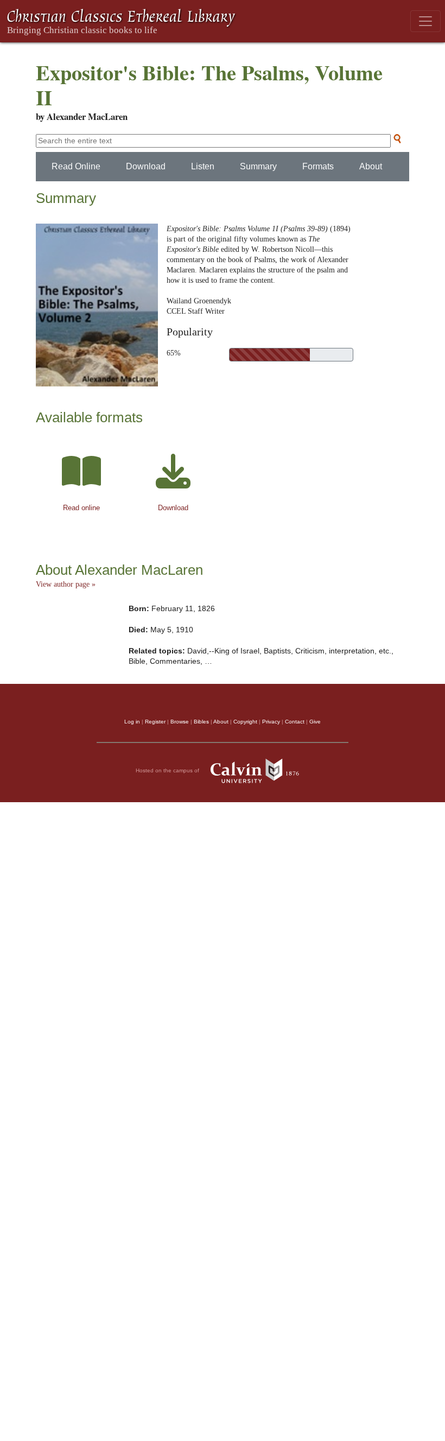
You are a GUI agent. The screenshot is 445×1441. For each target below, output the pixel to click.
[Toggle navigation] (425, 21)
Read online (81, 508)
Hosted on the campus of (168, 770)
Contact (294, 722)
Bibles (201, 722)
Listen (202, 166)
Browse (179, 722)
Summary (258, 166)
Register (155, 722)
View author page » (66, 584)
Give (315, 722)
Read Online (76, 166)
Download (146, 166)
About (370, 166)
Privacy (271, 722)
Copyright (245, 722)
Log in (132, 722)
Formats (318, 166)
